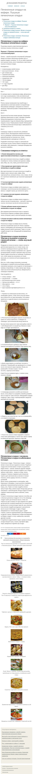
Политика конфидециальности (8, 770)
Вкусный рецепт (22, 529)
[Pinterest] (16, 534)
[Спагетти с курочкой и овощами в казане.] (16, 688)
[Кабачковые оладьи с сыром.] (16, 640)
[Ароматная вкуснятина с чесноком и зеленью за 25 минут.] (16, 703)
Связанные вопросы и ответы (11, 28)
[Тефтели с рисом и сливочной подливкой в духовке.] (16, 610)
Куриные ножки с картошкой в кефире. (13, 741)
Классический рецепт (25, 527)
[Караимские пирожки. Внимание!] (16, 654)
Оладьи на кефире (17, 527)
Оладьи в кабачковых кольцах (11, 531)
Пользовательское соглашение (12, 768)
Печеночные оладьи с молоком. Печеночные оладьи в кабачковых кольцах (16, 36)
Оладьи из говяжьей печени (13, 529)
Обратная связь (5, 772)
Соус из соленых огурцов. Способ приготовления (16, 758)
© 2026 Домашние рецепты (7, 766)
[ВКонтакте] (10, 534)
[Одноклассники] (23, 534)
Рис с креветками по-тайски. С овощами (13, 743)
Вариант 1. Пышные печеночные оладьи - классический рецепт (17, 25)
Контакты (4, 768)
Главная (10, 6)
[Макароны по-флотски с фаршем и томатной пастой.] (16, 719)
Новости (16, 6)
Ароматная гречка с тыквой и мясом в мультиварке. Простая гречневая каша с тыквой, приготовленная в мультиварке (16, 747)
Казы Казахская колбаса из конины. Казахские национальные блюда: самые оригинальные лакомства (15, 754)
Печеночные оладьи (9, 527)
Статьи (23, 6)
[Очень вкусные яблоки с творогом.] (16, 558)
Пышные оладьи (4, 529)
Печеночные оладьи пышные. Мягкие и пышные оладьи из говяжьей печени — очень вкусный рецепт (17, 32)
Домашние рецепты (16, 3)
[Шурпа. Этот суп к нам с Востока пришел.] (16, 625)
